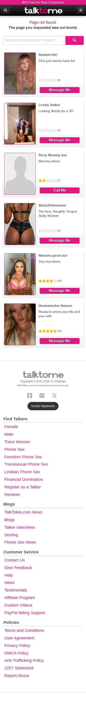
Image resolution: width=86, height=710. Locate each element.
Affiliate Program (19, 597)
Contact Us (14, 560)
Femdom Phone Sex (23, 457)
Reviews (12, 494)
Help (8, 575)
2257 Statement (18, 668)
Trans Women (17, 442)
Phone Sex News (20, 542)
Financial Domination (23, 479)
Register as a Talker (22, 487)
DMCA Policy (16, 653)
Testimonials (15, 590)
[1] (74, 40)
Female (11, 426)
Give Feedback (18, 567)
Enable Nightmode (43, 406)
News (9, 582)
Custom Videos (18, 605)
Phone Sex (14, 449)
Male (8, 434)
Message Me (59, 90)
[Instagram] (43, 395)
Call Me (59, 190)
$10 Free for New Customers (43, 2)
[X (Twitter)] (55, 395)
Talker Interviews (19, 527)
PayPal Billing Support (24, 613)
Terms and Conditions (24, 630)
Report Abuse (16, 675)
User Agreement (19, 638)
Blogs (9, 519)
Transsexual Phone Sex (26, 464)
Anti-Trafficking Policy (24, 660)
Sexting (11, 535)
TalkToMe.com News (23, 512)
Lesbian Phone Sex (22, 472)
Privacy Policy (17, 645)
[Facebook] (31, 395)
